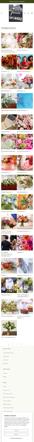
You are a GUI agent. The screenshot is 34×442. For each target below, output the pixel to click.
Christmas (20, 211)
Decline (16, 434)
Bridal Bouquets (23, 151)
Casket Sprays (6, 192)
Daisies (19, 252)
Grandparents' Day (8, 353)
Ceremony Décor (7, 211)
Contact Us (6, 390)
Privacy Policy (7, 400)
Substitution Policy (8, 407)
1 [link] (8, 344)
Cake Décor (5, 172)
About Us (5, 363)
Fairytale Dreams (23, 275)
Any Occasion (22, 50)
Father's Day (5, 295)
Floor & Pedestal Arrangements (23, 295)
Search (5, 373)
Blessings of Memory (8, 110)
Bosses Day (5, 131)
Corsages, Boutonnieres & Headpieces (6, 254)
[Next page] (25, 344)
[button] (25, 13)
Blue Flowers (21, 110)
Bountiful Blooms (23, 131)
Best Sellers (5, 91)
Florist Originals (7, 316)
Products (5, 360)
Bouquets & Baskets (8, 151)
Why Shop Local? (8, 393)
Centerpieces (22, 192)
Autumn (4, 71)
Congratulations (23, 231)
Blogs (4, 376)
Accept (16, 430)
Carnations (21, 172)
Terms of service (7, 411)
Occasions (6, 356)
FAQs (4, 386)
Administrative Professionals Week (8, 51)
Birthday (20, 91)
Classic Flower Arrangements (6, 232)
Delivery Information (9, 397)
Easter (3, 275)
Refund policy (7, 404)
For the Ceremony (7, 337)
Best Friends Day (23, 71)
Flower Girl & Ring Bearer (23, 317)
